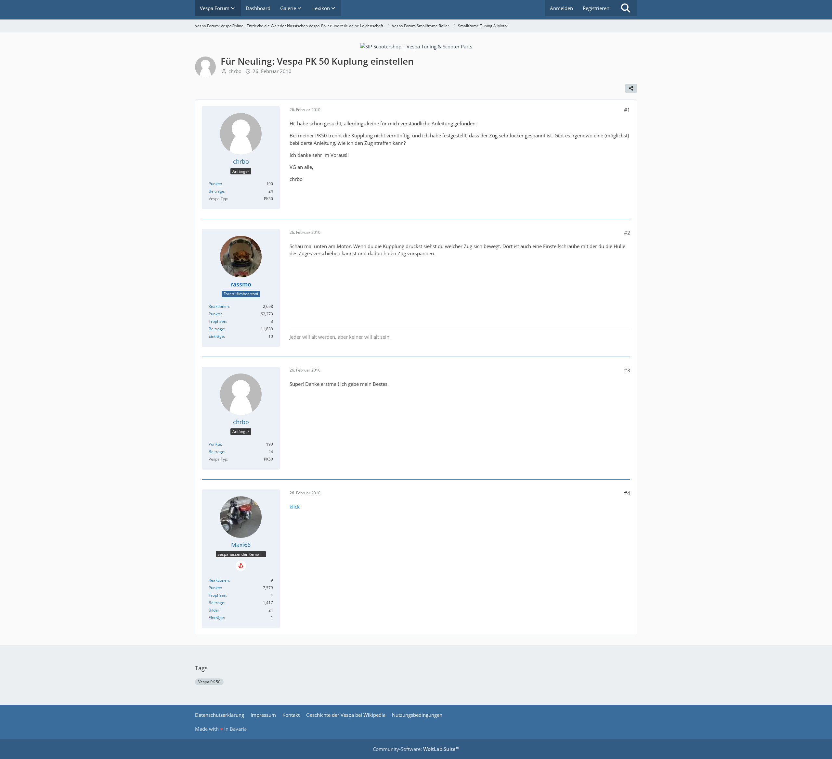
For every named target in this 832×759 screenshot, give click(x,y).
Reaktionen (219, 306)
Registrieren (596, 8)
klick (295, 506)
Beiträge (216, 191)
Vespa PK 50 (209, 682)
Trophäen (217, 321)
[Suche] (625, 8)
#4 (627, 493)
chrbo (234, 71)
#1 (627, 110)
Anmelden (561, 8)
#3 (627, 370)
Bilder (214, 610)
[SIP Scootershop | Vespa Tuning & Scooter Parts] (416, 46)
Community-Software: (416, 749)
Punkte (215, 183)
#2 (627, 232)
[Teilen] (631, 88)
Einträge (216, 336)
